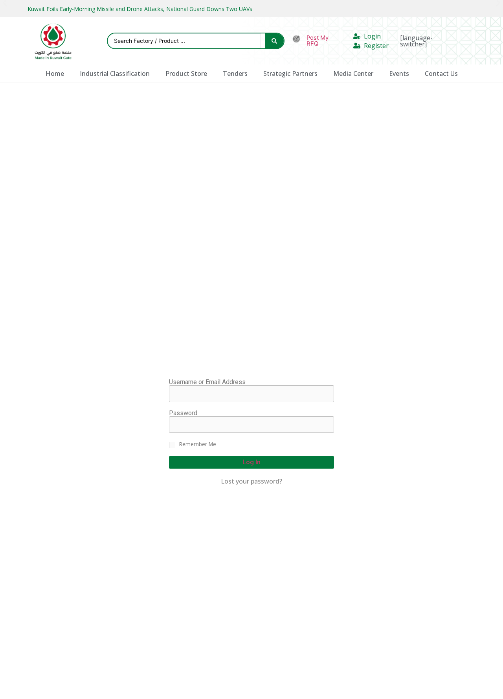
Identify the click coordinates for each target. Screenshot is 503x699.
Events (399, 73)
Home (55, 73)
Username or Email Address (207, 382)
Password (183, 413)
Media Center (353, 73)
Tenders (235, 73)
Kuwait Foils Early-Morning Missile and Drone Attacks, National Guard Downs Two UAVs (140, 9)
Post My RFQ (318, 40)
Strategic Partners (290, 73)
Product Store (186, 73)
